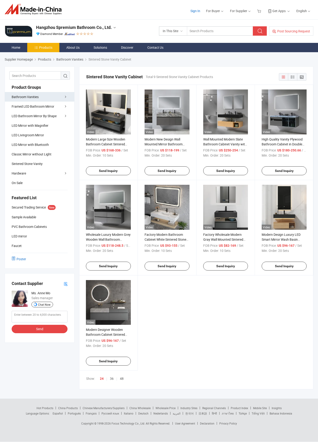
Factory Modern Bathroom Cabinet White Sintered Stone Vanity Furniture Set (165, 239)
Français (91, 413)
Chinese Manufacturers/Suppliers (104, 408)
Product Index (239, 408)
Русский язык (110, 413)
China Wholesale (140, 408)
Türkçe (243, 413)
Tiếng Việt (258, 413)
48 (122, 378)
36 (112, 378)
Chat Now (44, 304)
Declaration (207, 423)
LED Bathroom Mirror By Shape (34, 116)
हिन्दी (214, 413)
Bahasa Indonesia (281, 413)
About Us (73, 47)
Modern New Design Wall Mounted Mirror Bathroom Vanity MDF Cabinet (164, 144)
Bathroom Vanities (25, 97)
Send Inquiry (108, 171)
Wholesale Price (166, 408)
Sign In (195, 11)
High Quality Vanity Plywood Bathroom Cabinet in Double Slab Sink (282, 144)
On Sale (17, 183)
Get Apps (279, 11)
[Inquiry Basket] (259, 11)
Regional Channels (214, 408)
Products (45, 47)
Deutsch (143, 413)
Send (39, 329)
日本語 (203, 413)
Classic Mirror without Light (31, 154)
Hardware (19, 173)
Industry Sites (188, 408)
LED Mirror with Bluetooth (30, 144)
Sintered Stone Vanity (27, 163)
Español (58, 413)
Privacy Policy (228, 423)
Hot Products (45, 408)
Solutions (100, 47)
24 (102, 378)
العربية (176, 413)
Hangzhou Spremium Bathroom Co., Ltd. (74, 27)
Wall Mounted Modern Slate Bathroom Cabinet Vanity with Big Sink (225, 144)
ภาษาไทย (228, 413)
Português (74, 413)
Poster (21, 259)
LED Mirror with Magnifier (30, 125)
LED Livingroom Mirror (28, 135)
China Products (68, 408)
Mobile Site (260, 408)
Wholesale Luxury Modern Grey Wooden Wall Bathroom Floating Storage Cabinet (108, 239)
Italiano (128, 413)
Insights (277, 408)
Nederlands (160, 413)
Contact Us (155, 47)
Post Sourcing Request (293, 31)
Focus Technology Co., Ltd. (129, 423)
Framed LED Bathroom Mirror (33, 106)
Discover (127, 47)
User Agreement (185, 423)
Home (16, 47)
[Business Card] (66, 284)
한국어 (189, 413)
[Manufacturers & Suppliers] (34, 9)
